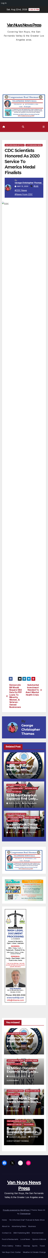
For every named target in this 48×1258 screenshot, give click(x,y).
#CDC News (21, 190)
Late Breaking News (34, 145)
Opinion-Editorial (39, 1239)
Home (4, 1220)
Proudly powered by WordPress (16, 1210)
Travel (42, 1246)
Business (32, 1226)
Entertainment (37, 1233)
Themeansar (25, 1213)
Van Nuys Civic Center (11, 1252)
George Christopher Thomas (28, 183)
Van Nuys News (13, 821)
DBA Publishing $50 (21, 1233)
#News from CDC (24, 194)
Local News (25, 1239)
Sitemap (26, 1246)
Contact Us (6, 1233)
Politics (18, 1246)
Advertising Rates (19, 1226)
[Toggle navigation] (43, 127)
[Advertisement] (24, 67)
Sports (34, 1246)
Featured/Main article (14, 145)
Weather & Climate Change (34, 1252)
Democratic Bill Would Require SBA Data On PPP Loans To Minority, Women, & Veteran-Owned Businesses (15, 696)
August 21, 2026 (17, 1046)
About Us (6, 1226)
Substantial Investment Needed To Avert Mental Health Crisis (32, 690)
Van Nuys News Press (24, 25)
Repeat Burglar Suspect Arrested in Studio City (22, 1132)
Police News (28, 1124)
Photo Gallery (7, 1246)
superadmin (30, 774)
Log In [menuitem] (4, 3)
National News (31, 788)
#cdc (36, 186)
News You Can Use (14, 791)
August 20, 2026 (18, 1137)
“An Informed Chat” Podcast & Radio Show (27, 1220)
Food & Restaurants (10, 1239)
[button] (23, 126)
